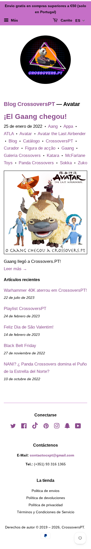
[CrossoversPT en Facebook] (24, 427)
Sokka (66, 162)
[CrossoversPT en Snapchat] (67, 427)
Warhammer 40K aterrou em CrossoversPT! (45, 290)
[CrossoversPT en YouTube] (78, 427)
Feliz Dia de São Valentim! (29, 327)
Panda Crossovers (36, 162)
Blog (13, 141)
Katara (53, 155)
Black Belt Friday (20, 345)
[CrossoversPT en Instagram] (56, 427)
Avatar (25, 133)
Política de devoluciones (45, 498)
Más (14, 20)
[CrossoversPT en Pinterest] (46, 427)
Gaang (67, 148)
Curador (11, 148)
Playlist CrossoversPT (25, 308)
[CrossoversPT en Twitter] (13, 427)
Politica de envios (45, 491)
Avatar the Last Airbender (62, 133)
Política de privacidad (46, 505)
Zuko (82, 162)
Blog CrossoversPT (29, 104)
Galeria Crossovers (22, 155)
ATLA (9, 133)
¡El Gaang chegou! (35, 116)
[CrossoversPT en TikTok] (35, 427)
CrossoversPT (59, 141)
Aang (53, 126)
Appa (68, 126)
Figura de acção (40, 148)
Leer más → (15, 268)
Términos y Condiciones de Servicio (45, 512)
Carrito (66, 20)
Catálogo (31, 141)
